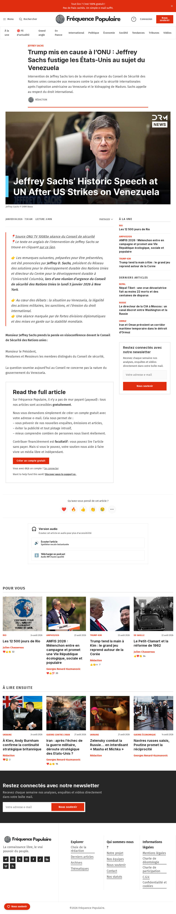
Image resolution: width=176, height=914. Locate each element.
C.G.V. (146, 877)
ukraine (7, 735)
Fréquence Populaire (91, 908)
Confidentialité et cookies (155, 884)
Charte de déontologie (151, 860)
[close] (172, 6)
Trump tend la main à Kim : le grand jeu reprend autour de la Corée (107, 647)
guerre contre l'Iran (58, 735)
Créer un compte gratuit (31, 460)
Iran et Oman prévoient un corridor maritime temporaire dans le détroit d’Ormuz (143, 328)
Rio (121, 226)
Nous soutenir (165, 19)
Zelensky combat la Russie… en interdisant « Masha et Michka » (109, 745)
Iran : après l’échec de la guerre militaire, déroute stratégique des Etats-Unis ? (64, 747)
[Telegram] (6, 859)
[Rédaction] (31, 100)
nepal (122, 284)
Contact (112, 871)
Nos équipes (115, 859)
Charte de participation (151, 869)
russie (122, 303)
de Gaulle (139, 635)
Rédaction (41, 99)
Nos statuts (114, 877)
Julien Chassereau (13, 647)
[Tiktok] (40, 859)
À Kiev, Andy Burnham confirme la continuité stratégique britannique (22, 745)
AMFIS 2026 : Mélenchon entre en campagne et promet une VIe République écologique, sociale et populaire (64, 652)
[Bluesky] (6, 866)
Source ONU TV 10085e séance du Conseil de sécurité (55, 237)
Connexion (146, 19)
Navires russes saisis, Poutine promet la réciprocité (151, 745)
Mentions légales (154, 853)
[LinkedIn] (47, 859)
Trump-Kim (125, 259)
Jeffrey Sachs (36, 46)
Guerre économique (145, 735)
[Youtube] (12, 859)
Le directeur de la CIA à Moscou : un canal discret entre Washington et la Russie (143, 310)
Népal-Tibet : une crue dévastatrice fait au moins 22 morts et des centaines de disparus (143, 291)
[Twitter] (19, 859)
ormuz (122, 321)
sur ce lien (47, 247)
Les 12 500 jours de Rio (134, 229)
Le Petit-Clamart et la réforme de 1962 (151, 643)
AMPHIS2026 (125, 237)
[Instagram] (26, 859)
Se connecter (51, 468)
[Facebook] (33, 859)
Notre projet (115, 853)
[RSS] (12, 866)
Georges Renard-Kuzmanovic (63, 669)
